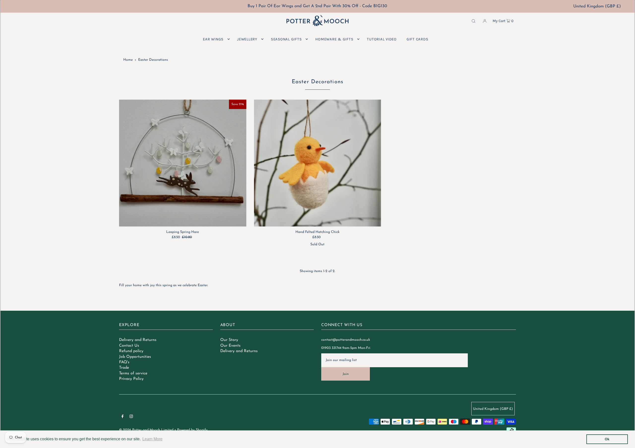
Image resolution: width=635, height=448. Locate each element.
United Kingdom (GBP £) (597, 6)
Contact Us (129, 346)
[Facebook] (123, 417)
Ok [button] (607, 439)
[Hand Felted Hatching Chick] (317, 163)
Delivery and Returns (138, 340)
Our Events (230, 346)
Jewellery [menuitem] (247, 39)
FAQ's (124, 362)
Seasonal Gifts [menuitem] (286, 39)
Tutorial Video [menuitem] (382, 39)
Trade (124, 368)
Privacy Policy (131, 379)
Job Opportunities (135, 357)
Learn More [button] (152, 439)
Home (128, 60)
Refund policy (131, 351)
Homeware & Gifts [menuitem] (334, 39)
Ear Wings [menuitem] (213, 39)
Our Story (229, 340)
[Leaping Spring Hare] (182, 163)
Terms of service (133, 373)
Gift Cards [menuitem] (417, 39)
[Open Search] (473, 20)
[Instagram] (131, 417)
